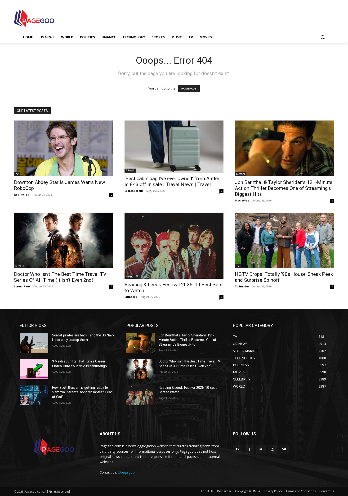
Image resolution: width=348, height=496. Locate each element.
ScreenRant (22, 286)
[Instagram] (272, 449)
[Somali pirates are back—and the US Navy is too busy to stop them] (34, 343)
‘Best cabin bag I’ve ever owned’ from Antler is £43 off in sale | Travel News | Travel (172, 181)
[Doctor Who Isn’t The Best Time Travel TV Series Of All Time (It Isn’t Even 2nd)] (63, 240)
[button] (322, 37)
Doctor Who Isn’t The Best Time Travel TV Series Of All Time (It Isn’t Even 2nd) (60, 277)
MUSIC (129, 276)
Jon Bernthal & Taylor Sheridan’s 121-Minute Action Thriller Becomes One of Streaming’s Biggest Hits (283, 188)
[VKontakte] (284, 449)
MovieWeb (242, 200)
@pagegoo (126, 472)
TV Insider (242, 286)
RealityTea (21, 194)
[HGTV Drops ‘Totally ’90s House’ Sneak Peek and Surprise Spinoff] (284, 240)
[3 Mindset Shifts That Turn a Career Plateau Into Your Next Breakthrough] (34, 369)
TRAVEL (130, 170)
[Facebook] (249, 449)
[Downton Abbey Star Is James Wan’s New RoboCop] (63, 148)
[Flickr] (261, 449)
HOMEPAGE (188, 88)
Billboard (131, 297)
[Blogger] (237, 449)
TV (16, 174)
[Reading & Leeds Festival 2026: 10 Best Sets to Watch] (174, 246)
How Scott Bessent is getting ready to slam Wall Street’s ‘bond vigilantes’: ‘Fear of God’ (82, 392)
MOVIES (240, 174)
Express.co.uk (134, 190)
